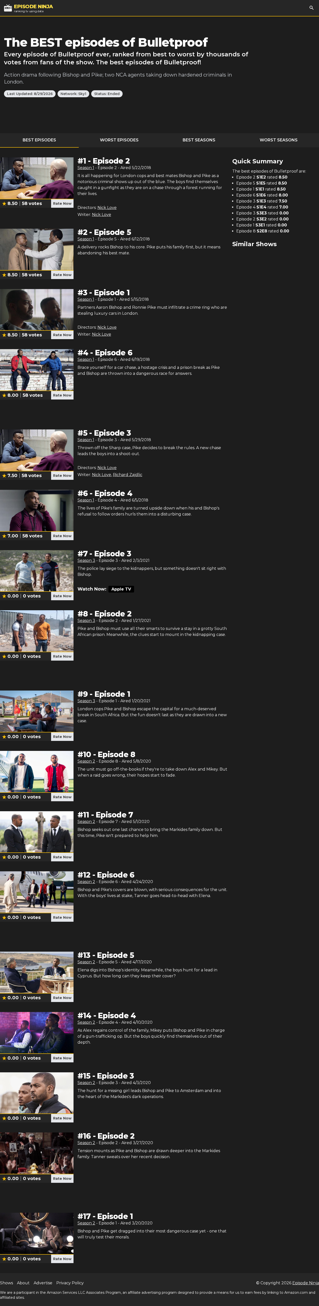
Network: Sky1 (73, 94)
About (23, 1283)
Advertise (43, 1283)
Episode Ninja (305, 1283)
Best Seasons (199, 140)
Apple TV (121, 589)
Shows (6, 1283)
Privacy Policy (70, 1283)
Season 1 (86, 167)
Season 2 (86, 761)
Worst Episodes (119, 140)
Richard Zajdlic (127, 474)
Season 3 (86, 560)
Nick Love (107, 207)
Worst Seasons (279, 140)
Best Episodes (39, 140)
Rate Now (62, 203)
